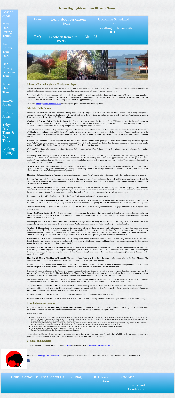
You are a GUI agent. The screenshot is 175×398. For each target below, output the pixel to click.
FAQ (37, 38)
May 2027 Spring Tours (7, 30)
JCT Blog (75, 379)
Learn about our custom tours (68, 21)
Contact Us (30, 379)
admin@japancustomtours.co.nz (48, 104)
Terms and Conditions (137, 387)
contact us (67, 345)
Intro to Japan (7, 114)
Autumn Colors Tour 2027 (8, 50)
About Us (92, 38)
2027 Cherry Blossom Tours (8, 70)
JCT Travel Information (102, 379)
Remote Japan (8, 102)
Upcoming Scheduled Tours (113, 21)
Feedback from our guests (63, 39)
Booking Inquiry (8, 151)
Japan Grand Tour (6, 88)
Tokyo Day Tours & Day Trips (8, 132)
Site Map (127, 379)
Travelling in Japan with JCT (114, 30)
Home (39, 21)
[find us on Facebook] (28, 361)
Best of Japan (7, 14)
